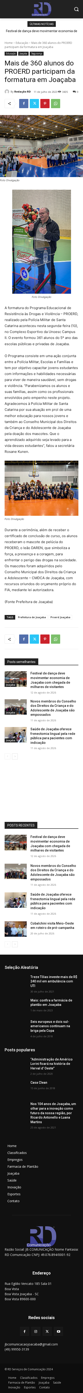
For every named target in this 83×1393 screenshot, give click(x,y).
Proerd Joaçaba (60, 617)
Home (9, 43)
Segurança (36, 53)
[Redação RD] (8, 91)
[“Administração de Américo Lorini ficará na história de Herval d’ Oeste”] (16, 1065)
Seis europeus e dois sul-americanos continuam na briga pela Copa (50, 1026)
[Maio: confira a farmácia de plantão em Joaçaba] (16, 1006)
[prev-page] (7, 756)
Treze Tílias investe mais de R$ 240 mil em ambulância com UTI (53, 981)
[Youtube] (58, 1331)
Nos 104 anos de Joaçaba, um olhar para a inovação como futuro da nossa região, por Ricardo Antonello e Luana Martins (53, 1113)
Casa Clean (38, 1082)
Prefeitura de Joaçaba (32, 617)
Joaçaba (23, 53)
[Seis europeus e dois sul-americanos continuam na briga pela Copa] (16, 1027)
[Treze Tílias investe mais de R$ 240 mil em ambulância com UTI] (16, 982)
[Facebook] (23, 103)
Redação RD (22, 91)
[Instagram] (35, 1331)
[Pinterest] (45, 103)
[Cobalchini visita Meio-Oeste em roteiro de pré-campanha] (16, 929)
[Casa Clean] (16, 1088)
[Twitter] (34, 103)
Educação (22, 43)
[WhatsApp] (55, 103)
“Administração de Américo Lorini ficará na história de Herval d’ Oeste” (51, 1063)
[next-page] (15, 756)
